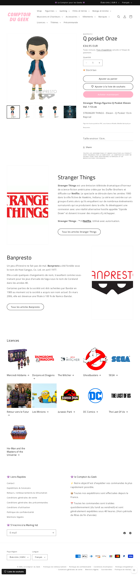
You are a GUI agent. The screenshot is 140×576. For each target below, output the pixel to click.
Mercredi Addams (16, 375)
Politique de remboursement (54, 567)
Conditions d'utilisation (18, 507)
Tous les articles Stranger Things (79, 231)
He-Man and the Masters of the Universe (16, 451)
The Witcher (64, 375)
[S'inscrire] (53, 533)
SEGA (112, 375)
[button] (50, 11)
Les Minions (39, 411)
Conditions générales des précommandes (27, 502)
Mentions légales (15, 517)
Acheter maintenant (108, 94)
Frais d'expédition (104, 50)
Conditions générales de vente (22, 497)
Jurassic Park (65, 411)
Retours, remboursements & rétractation (27, 493)
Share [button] (89, 147)
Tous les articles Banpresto (25, 307)
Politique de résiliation (124, 569)
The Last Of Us (117, 411)
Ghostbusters (90, 375)
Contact (10, 483)
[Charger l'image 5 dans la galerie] (70, 112)
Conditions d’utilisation (103, 567)
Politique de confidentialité (20, 512)
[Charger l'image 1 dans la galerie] (13, 112)
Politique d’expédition (124, 567)
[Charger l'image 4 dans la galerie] (55, 112)
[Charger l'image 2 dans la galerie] (27, 112)
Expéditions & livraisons (19, 488)
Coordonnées (106, 569)
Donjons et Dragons (43, 375)
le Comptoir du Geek (32, 567)
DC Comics (89, 411)
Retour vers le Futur (18, 412)
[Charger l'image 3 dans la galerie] (41, 112)
